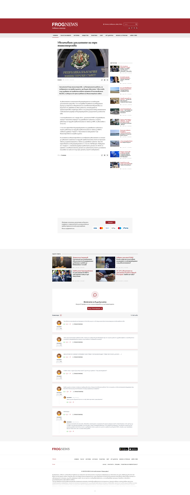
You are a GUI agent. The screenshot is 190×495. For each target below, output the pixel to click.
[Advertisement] (95, 9)
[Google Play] (123, 449)
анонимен (59, 327)
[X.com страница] (134, 28)
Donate (110, 222)
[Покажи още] (95, 491)
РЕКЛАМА (117, 464)
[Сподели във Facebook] (105, 80)
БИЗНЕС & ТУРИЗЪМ (124, 459)
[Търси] (136, 24)
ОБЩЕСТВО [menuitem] (85, 35)
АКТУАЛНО (95, 459)
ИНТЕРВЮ (88, 459)
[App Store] (133, 449)
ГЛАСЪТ (82, 459)
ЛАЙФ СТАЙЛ (134, 459)
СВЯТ (107, 459)
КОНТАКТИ (110, 464)
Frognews (63, 155)
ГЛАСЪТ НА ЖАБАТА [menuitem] (66, 35)
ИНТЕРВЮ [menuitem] (76, 35)
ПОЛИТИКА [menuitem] (94, 35)
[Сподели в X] (107, 80)
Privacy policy (105, 471)
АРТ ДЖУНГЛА (114, 459)
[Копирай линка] (102, 80)
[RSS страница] (137, 28)
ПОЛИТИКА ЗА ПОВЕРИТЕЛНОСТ (129, 464)
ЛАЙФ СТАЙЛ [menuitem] (133, 35)
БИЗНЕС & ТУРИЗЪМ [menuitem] (121, 35)
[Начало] (129, 28)
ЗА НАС (104, 464)
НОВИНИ (60, 80)
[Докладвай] (70, 324)
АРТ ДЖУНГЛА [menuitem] (109, 35)
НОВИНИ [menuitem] (55, 35)
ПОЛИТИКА (102, 459)
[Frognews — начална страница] (61, 449)
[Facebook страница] (132, 28)
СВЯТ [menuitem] (101, 35)
